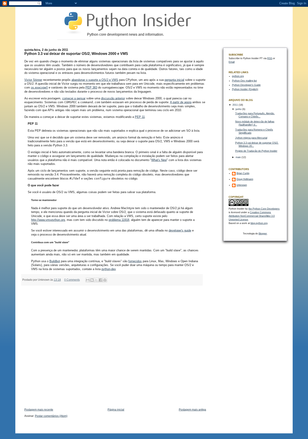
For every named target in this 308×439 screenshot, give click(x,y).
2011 (235, 104)
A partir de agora (180, 102)
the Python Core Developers (264, 208)
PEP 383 (91, 87)
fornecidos (135, 261)
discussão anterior (113, 98)
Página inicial (116, 409)
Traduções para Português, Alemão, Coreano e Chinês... (255, 115)
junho (239, 109)
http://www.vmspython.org (48, 220)
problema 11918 (119, 220)
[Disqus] (115, 344)
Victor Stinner (33, 80)
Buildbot (54, 261)
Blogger (263, 233)
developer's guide (180, 230)
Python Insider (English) (245, 89)
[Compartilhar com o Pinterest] (105, 280)
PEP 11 (140, 117)
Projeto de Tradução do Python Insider (256, 150)
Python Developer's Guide (246, 85)
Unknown (242, 185)
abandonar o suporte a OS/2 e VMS (94, 80)
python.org (238, 76)
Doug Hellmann (245, 179)
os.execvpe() (39, 87)
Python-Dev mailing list (244, 80)
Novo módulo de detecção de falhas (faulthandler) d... (254, 123)
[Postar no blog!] (92, 280)
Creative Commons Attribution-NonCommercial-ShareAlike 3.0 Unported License (252, 216)
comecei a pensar (73, 98)
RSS (269, 58)
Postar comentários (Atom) (51, 416)
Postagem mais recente (38, 409)
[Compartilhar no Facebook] (100, 280)
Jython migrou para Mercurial (251, 137)
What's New (159, 160)
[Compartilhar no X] (96, 280)
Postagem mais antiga (192, 409)
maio (238, 157)
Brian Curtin (243, 173)
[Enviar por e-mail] (87, 280)
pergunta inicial (174, 80)
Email (231, 62)
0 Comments (72, 279)
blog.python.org (259, 223)
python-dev (108, 269)
